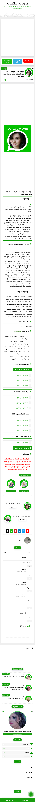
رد (29, 566)
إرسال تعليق (6, 552)
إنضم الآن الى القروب (22, 375)
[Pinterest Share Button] (19, 531)
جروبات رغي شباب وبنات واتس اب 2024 (14, 677)
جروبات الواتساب (17, 3)
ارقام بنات (8, 800)
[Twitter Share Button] (23, 531)
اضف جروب (25, 800)
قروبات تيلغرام (17, 61)
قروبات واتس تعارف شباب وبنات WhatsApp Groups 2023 (24, 491)
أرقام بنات (27, 60)
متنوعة (16, 748)
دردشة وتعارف (16, 744)
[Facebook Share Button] (27, 531)
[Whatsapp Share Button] (11, 531)
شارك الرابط (29, 79)
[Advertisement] (17, 37)
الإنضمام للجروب (17, 734)
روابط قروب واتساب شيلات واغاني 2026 (13, 698)
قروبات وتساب (6, 61)
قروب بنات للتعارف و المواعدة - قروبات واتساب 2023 (10, 491)
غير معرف (24, 557)
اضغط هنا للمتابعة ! (21, 369)
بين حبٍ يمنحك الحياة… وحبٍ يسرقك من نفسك (17, 731)
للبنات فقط (16, 756)
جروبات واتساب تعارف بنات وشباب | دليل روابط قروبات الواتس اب (14, 688)
